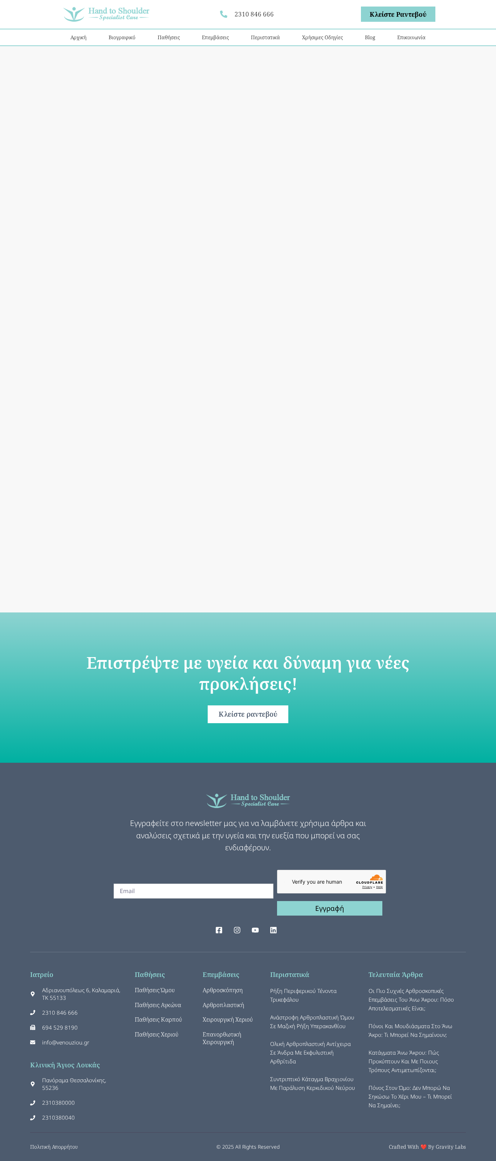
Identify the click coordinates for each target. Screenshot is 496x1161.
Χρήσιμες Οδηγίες (322, 37)
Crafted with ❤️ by (412, 1146)
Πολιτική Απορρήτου (54, 1146)
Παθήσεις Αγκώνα (158, 1005)
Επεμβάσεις (215, 37)
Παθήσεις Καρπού (158, 1019)
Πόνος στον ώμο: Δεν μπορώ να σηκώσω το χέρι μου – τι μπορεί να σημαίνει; (410, 1096)
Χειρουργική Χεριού (228, 1019)
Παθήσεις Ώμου (155, 990)
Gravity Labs (451, 1146)
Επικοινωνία (411, 37)
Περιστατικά (265, 37)
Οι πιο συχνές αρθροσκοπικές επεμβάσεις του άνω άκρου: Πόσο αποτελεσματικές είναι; (411, 999)
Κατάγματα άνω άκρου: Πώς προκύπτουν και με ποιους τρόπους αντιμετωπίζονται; (404, 1061)
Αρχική (78, 37)
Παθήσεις (169, 37)
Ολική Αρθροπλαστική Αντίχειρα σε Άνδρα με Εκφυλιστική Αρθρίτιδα (310, 1052)
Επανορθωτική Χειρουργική (222, 1038)
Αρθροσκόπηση (223, 990)
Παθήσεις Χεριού (156, 1034)
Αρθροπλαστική (223, 1005)
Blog (370, 37)
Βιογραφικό (122, 37)
